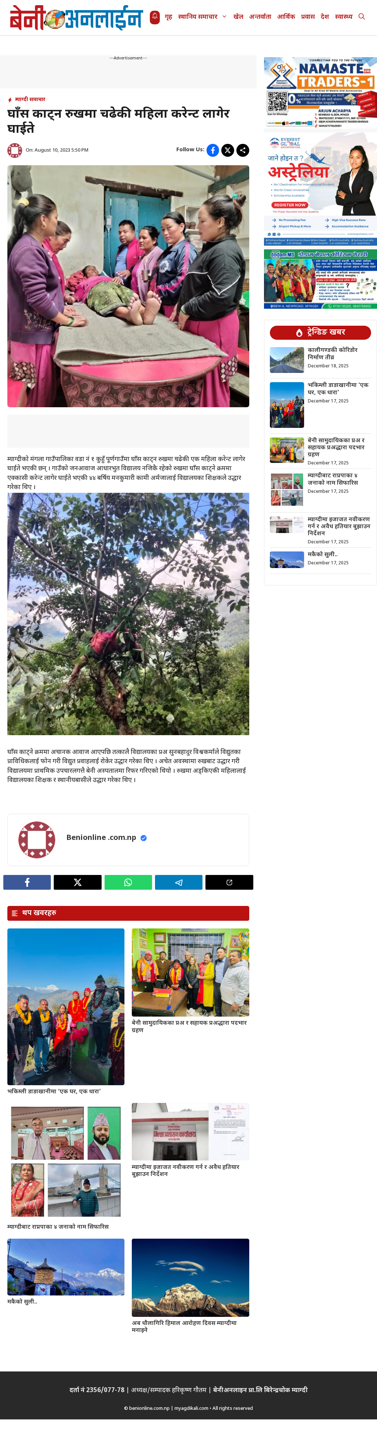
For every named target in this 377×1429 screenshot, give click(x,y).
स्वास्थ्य (344, 17)
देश (325, 17)
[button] (362, 17)
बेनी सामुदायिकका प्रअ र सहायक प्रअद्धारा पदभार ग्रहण (189, 1027)
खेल (238, 17)
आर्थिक (286, 17)
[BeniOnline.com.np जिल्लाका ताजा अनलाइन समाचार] (77, 17)
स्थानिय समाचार (198, 17)
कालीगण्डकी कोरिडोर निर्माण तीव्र (332, 354)
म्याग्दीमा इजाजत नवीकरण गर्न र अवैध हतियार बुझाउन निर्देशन (185, 1171)
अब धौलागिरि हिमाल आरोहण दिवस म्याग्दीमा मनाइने (184, 1327)
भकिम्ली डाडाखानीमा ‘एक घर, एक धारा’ (54, 1092)
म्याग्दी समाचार (30, 99)
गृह (168, 17)
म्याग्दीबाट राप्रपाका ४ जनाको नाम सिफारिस (58, 1227)
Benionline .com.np (101, 838)
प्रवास (308, 17)
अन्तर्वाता (260, 17)
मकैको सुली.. (22, 1302)
